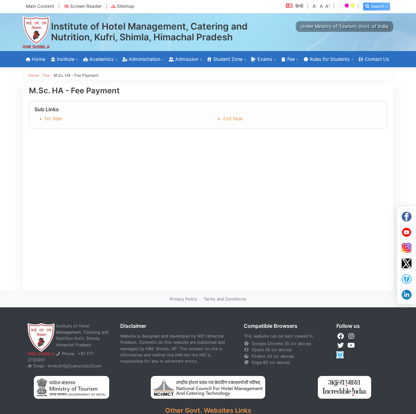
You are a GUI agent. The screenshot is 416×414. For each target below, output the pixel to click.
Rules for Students (330, 59)
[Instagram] (406, 248)
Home (38, 59)
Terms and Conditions (224, 299)
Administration (144, 59)
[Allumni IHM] (406, 279)
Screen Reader (86, 6)
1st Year (53, 119)
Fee (291, 59)
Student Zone (227, 59)
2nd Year (233, 119)
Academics (101, 59)
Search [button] (377, 6)
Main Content (40, 6)
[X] (406, 263)
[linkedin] (406, 294)
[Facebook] (406, 216)
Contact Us (377, 59)
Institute (65, 59)
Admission (186, 59)
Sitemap (125, 6)
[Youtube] (406, 232)
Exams (264, 59)
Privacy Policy (183, 299)
